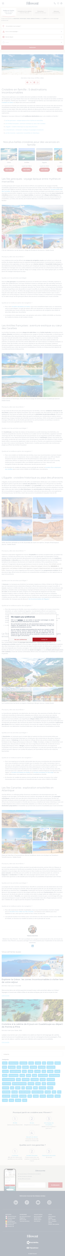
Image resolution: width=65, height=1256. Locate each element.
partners (20, 620)
